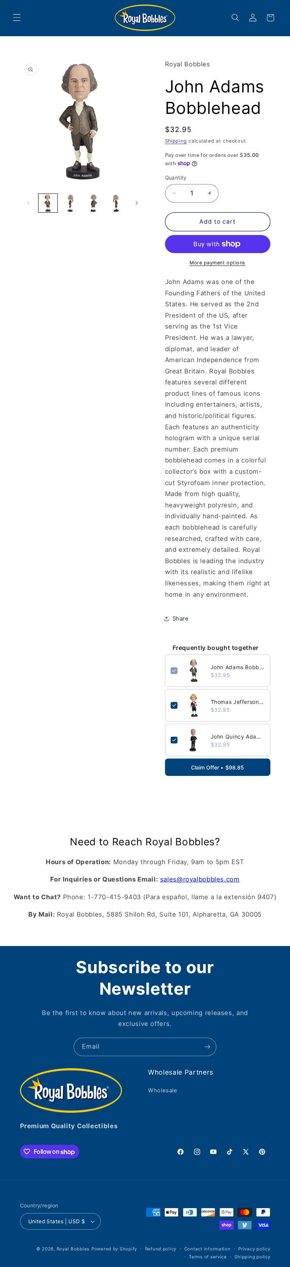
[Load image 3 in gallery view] (93, 203)
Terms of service (208, 1256)
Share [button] (181, 618)
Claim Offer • (217, 767)
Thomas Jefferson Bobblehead (238, 702)
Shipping (176, 141)
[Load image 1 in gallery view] (48, 203)
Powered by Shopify (114, 1249)
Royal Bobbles (73, 1249)
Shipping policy (252, 1256)
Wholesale (162, 1090)
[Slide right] (136, 203)
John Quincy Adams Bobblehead (238, 736)
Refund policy (161, 1249)
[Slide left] (28, 203)
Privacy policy (254, 1249)
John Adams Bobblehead (238, 667)
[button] (16, 17)
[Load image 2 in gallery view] (70, 203)
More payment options (217, 263)
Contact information (207, 1249)
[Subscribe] (207, 1047)
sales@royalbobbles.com (200, 879)
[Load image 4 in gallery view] (116, 203)
